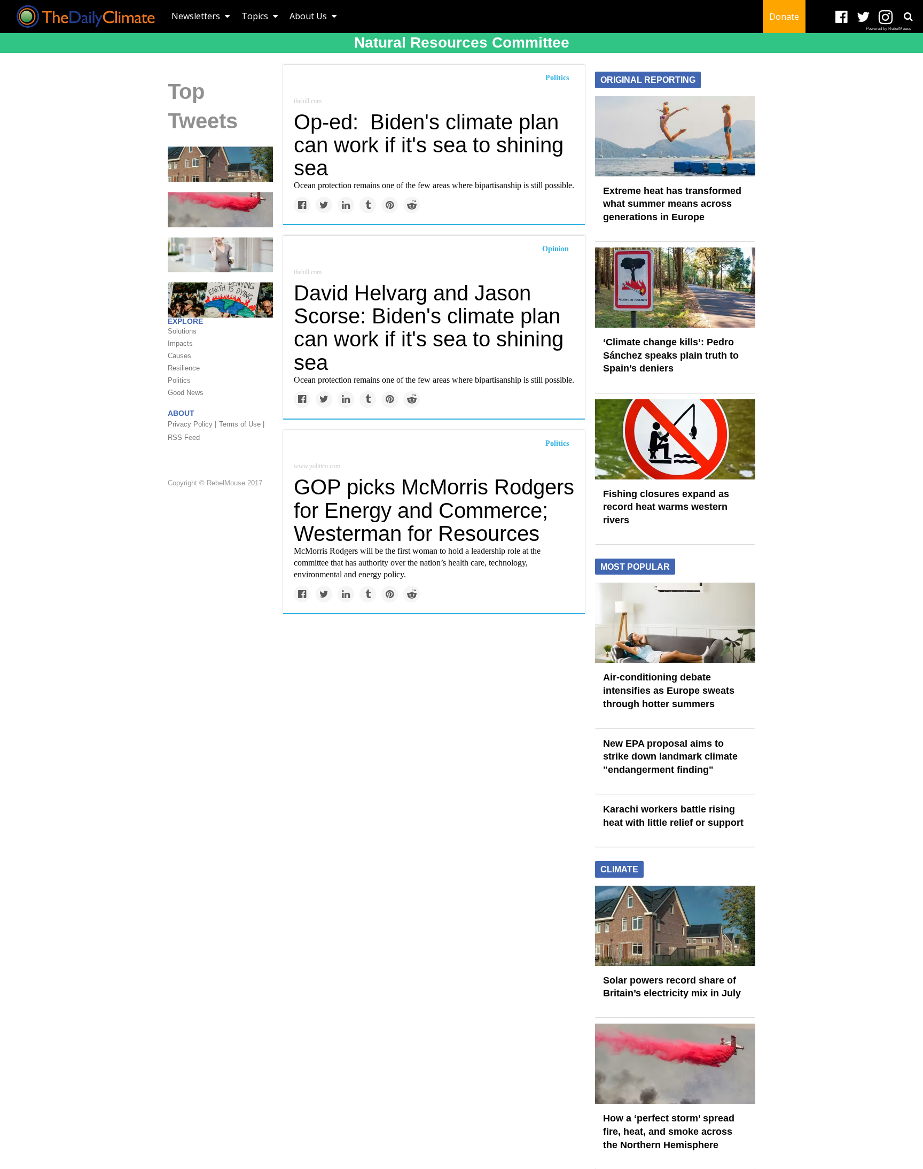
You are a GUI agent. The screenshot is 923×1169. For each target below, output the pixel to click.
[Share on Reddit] (411, 205)
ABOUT (181, 413)
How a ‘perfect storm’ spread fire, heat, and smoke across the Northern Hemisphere (668, 1131)
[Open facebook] (841, 17)
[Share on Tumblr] (367, 205)
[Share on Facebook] (302, 205)
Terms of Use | (241, 424)
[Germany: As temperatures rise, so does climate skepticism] (220, 299)
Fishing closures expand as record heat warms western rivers (666, 507)
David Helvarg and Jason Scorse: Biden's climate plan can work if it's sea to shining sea (429, 327)
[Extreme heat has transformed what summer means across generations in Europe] (675, 135)
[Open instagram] (885, 17)
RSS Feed (184, 437)
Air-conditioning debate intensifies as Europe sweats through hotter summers (668, 690)
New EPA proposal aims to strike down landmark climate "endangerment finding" (670, 756)
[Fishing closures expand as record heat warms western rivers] (675, 438)
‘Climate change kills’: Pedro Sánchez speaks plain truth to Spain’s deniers (671, 355)
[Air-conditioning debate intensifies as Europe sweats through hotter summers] (675, 622)
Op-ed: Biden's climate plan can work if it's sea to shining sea (429, 145)
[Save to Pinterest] (389, 205)
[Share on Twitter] (324, 205)
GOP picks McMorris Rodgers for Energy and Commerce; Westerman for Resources (434, 510)
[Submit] (908, 16)
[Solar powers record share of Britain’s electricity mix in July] (220, 163)
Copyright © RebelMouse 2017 (215, 483)
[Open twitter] (863, 17)
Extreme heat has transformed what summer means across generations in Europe (672, 203)
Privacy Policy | (192, 424)
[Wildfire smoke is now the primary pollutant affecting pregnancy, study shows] (220, 254)
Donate (784, 16)
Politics (557, 78)
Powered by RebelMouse (888, 28)
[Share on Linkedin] (346, 205)
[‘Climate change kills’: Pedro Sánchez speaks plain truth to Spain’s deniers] (675, 287)
